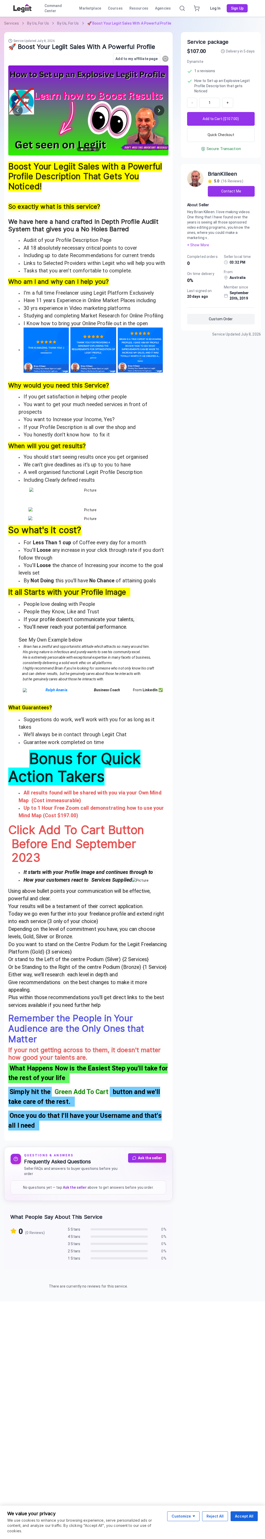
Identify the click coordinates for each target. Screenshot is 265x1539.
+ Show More (198, 245)
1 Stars (74, 1258)
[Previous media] (17, 110)
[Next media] (159, 110)
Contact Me (231, 191)
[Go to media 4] (94, 149)
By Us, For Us (38, 23)
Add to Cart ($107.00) (221, 119)
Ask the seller (150, 1158)
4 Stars (74, 1237)
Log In (215, 8)
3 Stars (74, 1244)
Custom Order (221, 319)
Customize (181, 1516)
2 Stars (74, 1251)
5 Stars (74, 1229)
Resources (138, 8)
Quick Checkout (221, 135)
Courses (115, 8)
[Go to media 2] (86, 149)
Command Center (53, 8)
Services (11, 23)
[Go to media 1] (82, 149)
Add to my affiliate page (136, 59)
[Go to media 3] (90, 149)
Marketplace (90, 8)
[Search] (182, 8)
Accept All (244, 1516)
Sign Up (237, 8)
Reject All (215, 1516)
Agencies (163, 8)
